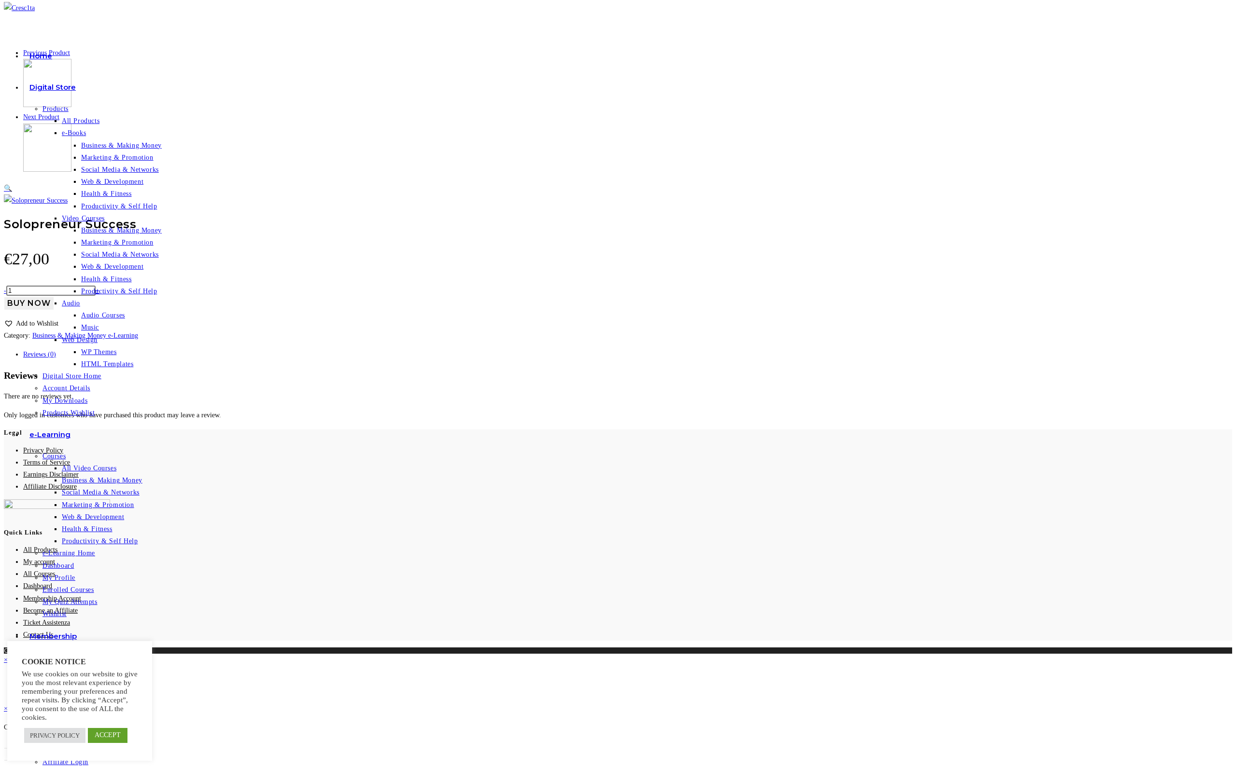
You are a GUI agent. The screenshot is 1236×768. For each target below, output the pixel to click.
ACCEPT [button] (108, 735)
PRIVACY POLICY (55, 735)
